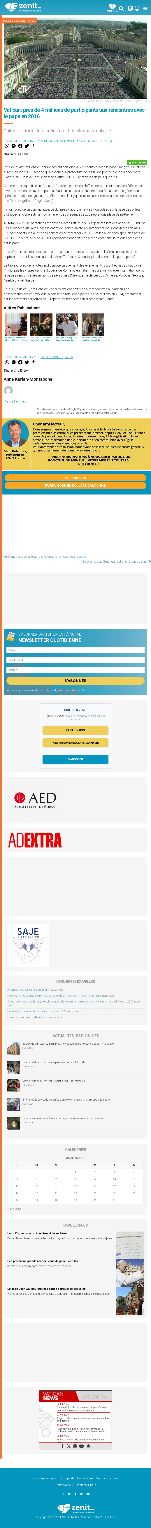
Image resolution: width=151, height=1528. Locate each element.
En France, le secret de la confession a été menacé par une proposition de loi (66, 1099)
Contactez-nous (86, 1485)
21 (56, 1193)
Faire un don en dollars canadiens (75, 485)
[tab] (57, 1396)
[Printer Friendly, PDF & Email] (137, 162)
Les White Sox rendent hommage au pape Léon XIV (36, 1011)
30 (95, 1200)
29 (75, 1200)
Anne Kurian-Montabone (58, 140)
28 (56, 1200)
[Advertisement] (75, 526)
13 (36, 1186)
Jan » (18, 1208)
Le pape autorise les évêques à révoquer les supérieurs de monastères (62, 1118)
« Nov (10, 1208)
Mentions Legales (107, 1478)
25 (133, 1193)
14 (56, 1186)
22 (75, 1193)
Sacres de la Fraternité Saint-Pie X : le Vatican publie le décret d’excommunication (68, 1043)
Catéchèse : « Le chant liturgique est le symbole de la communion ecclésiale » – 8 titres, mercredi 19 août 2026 (70, 1001)
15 (75, 1186)
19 (17, 1193)
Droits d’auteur (64, 1485)
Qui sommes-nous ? (43, 1478)
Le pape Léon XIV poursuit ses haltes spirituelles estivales (46, 1288)
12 (17, 1186)
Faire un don (75, 478)
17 (114, 1186)
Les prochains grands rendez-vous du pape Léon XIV (42, 1261)
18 (133, 1186)
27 (36, 1200)
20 (36, 1193)
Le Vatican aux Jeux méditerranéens (28, 1017)
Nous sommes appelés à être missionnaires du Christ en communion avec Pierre (54, 995)
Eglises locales (14, 20)
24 (114, 1193)
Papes (31, 20)
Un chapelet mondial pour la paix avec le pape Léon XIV (53, 1062)
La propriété (67, 1478)
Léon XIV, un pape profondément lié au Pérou (37, 1233)
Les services (85, 1478)
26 (17, 1200)
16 (95, 1186)
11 (133, 1179)
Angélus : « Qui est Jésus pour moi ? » (28, 989)
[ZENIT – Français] (42, 7)
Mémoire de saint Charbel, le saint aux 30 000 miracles (53, 1081)
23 (95, 1193)
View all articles (15, 401)
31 (114, 1200)
